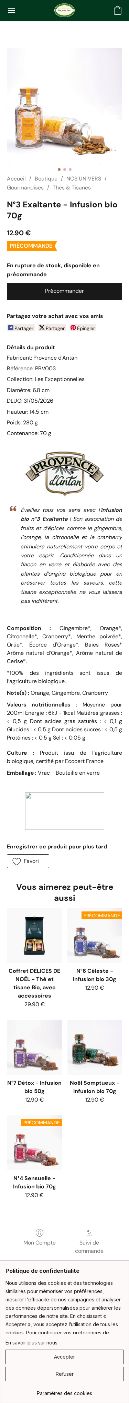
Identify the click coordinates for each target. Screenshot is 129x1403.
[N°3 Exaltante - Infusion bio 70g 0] (64, 106)
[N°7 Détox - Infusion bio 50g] (34, 1047)
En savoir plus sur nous (31, 1342)
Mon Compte (39, 1242)
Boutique (46, 178)
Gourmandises (25, 187)
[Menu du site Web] (11, 10)
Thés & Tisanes (72, 187)
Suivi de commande (89, 1247)
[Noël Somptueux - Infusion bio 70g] (94, 1047)
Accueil (16, 178)
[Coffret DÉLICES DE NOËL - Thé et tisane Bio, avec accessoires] (34, 935)
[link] (64, 1390)
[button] (64, 10)
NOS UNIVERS (83, 178)
